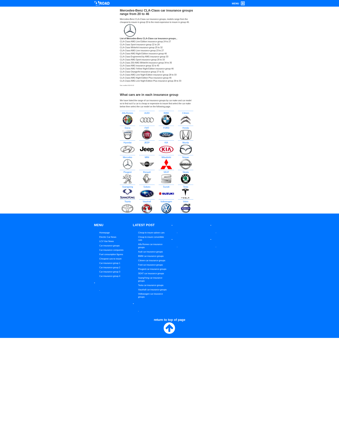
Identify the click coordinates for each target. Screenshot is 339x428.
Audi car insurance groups (150, 252)
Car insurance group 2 (109, 267)
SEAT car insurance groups (151, 273)
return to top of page (169, 319)
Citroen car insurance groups (151, 260)
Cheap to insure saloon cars (151, 233)
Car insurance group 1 (109, 263)
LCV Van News (106, 241)
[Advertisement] (208, 48)
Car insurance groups (109, 246)
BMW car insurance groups (151, 256)
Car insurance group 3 (109, 272)
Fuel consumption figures (111, 254)
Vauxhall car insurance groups (152, 290)
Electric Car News (107, 237)
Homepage (104, 233)
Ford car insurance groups (150, 265)
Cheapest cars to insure (110, 259)
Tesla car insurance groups (150, 285)
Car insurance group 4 (109, 276)
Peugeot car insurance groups (152, 269)
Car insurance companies (111, 250)
